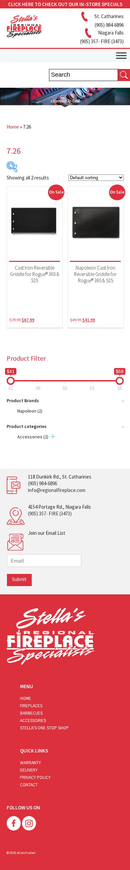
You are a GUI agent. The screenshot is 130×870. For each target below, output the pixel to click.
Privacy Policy (35, 777)
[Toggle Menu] (121, 55)
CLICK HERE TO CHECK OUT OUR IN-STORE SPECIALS (65, 4)
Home (13, 127)
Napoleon (29, 411)
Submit (19, 579)
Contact (29, 785)
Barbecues (31, 713)
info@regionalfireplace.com (56, 490)
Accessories (32, 437)
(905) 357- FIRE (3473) (50, 513)
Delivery (29, 770)
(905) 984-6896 (42, 483)
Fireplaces (31, 706)
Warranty (30, 763)
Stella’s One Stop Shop (44, 728)
